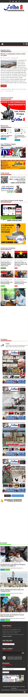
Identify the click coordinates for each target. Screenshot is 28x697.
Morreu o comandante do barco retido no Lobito (13, 54)
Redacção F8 (15, 58)
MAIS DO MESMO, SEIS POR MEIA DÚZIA (7, 283)
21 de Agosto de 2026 (6, 562)
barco (20, 89)
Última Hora (3, 138)
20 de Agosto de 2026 (6, 587)
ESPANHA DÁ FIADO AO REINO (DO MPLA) (21, 283)
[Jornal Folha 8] (2, 44)
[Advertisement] (14, 27)
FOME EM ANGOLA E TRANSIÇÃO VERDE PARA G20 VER (6, 264)
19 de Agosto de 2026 (6, 613)
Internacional (3, 268)
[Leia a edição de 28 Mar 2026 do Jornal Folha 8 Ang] (14, 367)
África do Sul (15, 89)
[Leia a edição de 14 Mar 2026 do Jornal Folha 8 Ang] (14, 439)
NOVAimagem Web (22, 690)
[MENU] (26, 44)
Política (16, 268)
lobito (2, 91)
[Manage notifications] (24, 692)
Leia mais (3, 85)
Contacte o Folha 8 (7, 636)
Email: (4, 666)
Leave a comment (9, 91)
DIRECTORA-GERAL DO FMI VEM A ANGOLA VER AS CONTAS (21, 264)
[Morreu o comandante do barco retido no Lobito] (9, 60)
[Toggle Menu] (23, 653)
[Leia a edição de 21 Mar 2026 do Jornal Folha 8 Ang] (14, 403)
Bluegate (24, 89)
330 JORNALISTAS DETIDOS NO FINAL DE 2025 (20, 137)
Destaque (4, 89)
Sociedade (9, 89)
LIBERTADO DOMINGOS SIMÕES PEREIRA (6, 136)
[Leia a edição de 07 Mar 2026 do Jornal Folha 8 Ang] (14, 475)
